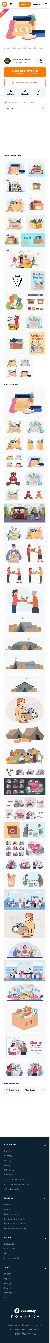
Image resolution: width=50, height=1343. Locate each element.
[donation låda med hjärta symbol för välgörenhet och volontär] (12, 1056)
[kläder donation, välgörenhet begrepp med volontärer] (24, 313)
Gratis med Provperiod (25, 72)
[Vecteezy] (4, 4)
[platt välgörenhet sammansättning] (24, 1231)
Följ (40, 62)
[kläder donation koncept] (15, 203)
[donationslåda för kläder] (13, 222)
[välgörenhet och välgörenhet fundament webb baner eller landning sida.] (24, 1306)
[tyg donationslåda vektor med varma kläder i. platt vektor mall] (13, 185)
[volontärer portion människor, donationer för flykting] (24, 971)
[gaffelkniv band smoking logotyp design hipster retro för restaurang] (17, 336)
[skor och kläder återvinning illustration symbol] (30, 357)
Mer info (10, 107)
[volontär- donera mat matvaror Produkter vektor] (13, 725)
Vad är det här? (29, 102)
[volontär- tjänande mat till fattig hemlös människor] (17, 1140)
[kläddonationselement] (14, 378)
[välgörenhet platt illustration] (24, 1159)
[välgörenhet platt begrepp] (24, 1209)
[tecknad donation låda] (14, 278)
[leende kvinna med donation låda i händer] (24, 924)
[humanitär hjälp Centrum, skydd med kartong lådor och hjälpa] (24, 949)
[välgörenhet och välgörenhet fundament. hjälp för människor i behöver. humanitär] (14, 1329)
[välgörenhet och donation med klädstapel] (32, 276)
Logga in (36, 4)
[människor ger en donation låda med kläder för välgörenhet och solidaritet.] (16, 294)
